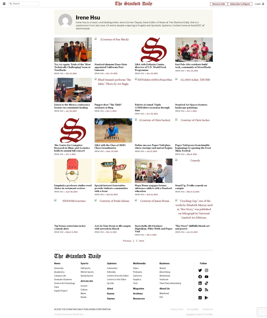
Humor (110, 293)
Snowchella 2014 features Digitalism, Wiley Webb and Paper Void (153, 229)
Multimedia (139, 263)
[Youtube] (206, 277)
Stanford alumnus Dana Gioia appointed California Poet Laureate (111, 67)
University (58, 268)
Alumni (163, 268)
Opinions (112, 263)
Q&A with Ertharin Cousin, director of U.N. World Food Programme (150, 67)
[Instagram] (206, 270)
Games (111, 298)
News (57, 263)
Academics (59, 272)
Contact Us (207, 309)
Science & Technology (64, 283)
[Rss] (206, 289)
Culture (84, 289)
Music (83, 293)
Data (56, 287)
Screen (84, 286)
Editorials (111, 272)
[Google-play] (206, 298)
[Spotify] (200, 289)
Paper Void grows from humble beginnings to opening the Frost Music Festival (193, 148)
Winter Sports (87, 272)
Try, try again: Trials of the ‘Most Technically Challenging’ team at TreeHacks (72, 67)
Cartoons (137, 275)
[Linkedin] (200, 283)
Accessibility (193, 309)
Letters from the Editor (118, 275)
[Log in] (263, 4)
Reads (83, 297)
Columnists (112, 268)
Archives (138, 293)
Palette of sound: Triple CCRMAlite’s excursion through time (152, 108)
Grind (110, 288)
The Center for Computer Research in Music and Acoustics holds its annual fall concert (72, 148)
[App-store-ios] (200, 298)
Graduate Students (63, 279)
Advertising (165, 272)
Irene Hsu (59, 73)
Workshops (165, 275)
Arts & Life (87, 281)
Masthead (164, 293)
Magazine (138, 288)
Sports (84, 263)
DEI (161, 297)
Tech (135, 283)
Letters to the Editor (116, 279)
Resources (139, 298)
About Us (165, 288)
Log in (258, 4)
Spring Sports (87, 275)
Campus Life (60, 275)
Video (136, 268)
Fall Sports (85, 268)
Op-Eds (110, 283)
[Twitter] (200, 270)
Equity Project (60, 291)
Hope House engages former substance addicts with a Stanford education (153, 188)
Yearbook (164, 279)
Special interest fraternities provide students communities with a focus (111, 188)
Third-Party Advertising (170, 283)
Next (141, 241)
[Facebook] (200, 277)
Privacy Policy (177, 309)
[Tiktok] (206, 283)
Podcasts (137, 272)
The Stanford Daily (77, 256)
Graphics (137, 279)
